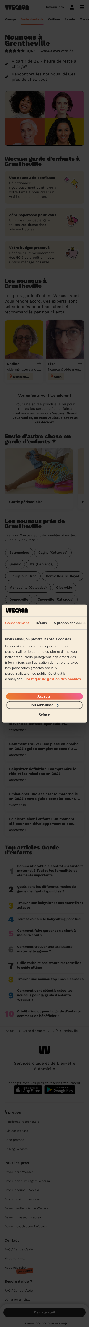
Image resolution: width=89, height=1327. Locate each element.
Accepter (44, 696)
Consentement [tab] (17, 623)
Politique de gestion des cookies (53, 679)
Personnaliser (42, 705)
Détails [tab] (41, 623)
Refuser (44, 714)
